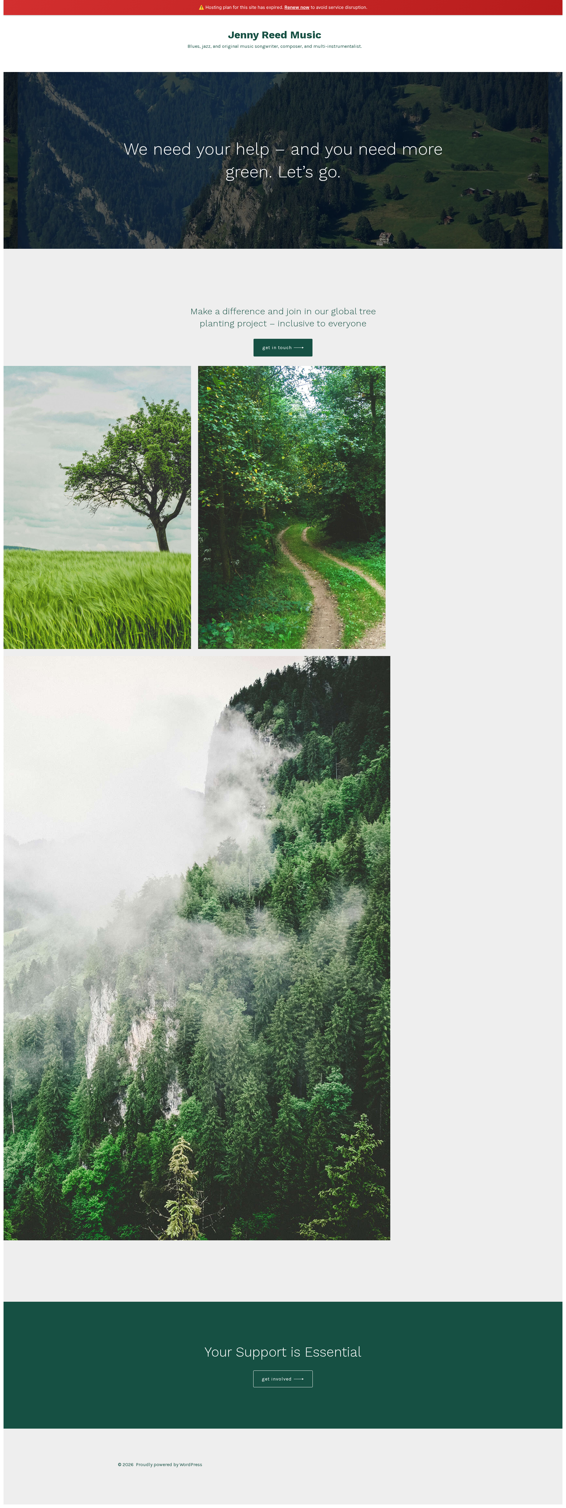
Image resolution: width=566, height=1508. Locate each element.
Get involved (277, 1379)
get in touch (277, 347)
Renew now (297, 7)
